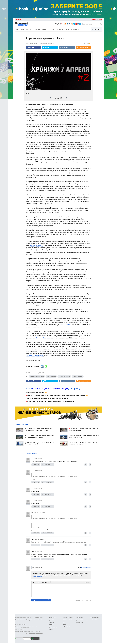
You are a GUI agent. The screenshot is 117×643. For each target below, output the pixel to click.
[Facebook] (69, 24)
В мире (51, 629)
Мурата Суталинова (36, 245)
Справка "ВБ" (79, 622)
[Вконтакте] (67, 24)
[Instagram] (78, 24)
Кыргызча (18, 19)
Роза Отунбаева (78, 376)
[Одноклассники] (71, 24)
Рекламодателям (97, 19)
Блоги (64, 620)
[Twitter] (74, 24)
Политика (28, 29)
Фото (64, 622)
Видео (64, 624)
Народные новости (68, 617)
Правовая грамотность (82, 620)
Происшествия (67, 29)
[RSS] (65, 24)
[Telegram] (80, 24)
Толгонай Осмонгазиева (46, 43)
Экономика (36, 29)
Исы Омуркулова (65, 325)
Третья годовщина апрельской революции (50, 389)
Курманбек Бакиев (64, 376)
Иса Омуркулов (51, 376)
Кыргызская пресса (68, 619)
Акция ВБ (76, 29)
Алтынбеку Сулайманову (34, 356)
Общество (45, 29)
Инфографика (66, 626)
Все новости (20, 29)
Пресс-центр (93, 619)
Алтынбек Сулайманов (37, 376)
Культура (52, 29)
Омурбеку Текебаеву (43, 338)
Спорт (59, 29)
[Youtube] (76, 24)
